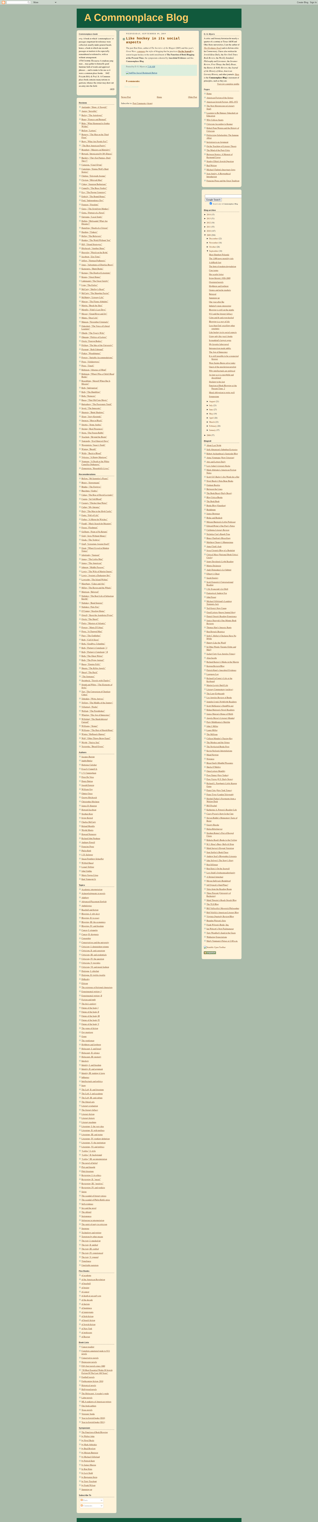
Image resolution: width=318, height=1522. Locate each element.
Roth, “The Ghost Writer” (92, 656)
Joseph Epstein (87, 785)
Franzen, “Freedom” (90, 204)
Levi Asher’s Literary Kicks (218, 465)
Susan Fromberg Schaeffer (92, 858)
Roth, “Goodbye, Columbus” (93, 643)
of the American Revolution (93, 1279)
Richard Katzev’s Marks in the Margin (223, 661)
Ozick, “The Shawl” (90, 619)
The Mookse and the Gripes (218, 742)
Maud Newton (212, 754)
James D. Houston (89, 805)
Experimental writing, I (91, 991)
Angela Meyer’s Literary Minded (220, 718)
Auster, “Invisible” (89, 111)
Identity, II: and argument (92, 1069)
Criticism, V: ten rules (90, 962)
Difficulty (85, 979)
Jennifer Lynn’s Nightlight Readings (222, 701)
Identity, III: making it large (93, 1073)
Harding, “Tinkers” (89, 232)
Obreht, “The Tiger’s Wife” (93, 333)
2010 (209, 231)
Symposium (214, 396)
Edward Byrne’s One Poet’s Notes (221, 525)
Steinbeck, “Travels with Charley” (96, 680)
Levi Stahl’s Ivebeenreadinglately (221, 872)
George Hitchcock (89, 797)
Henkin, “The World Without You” (96, 240)
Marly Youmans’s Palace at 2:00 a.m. (222, 941)
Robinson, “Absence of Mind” (93, 369)
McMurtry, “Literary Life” (92, 297)
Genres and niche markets (220, 290)
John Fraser (211, 597)
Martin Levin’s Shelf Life (217, 685)
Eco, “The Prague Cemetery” (93, 192)
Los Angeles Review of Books (219, 697)
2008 (209, 435)
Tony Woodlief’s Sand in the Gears (221, 932)
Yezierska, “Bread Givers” (92, 746)
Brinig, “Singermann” (90, 482)
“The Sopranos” (88, 676)
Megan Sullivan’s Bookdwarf (219, 880)
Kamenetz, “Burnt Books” (92, 268)
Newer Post (126, 97)
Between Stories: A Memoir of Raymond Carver (220, 156)
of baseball (86, 1283)
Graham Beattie (213, 485)
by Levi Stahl (87, 1473)
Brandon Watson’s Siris (216, 920)
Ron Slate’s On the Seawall (218, 868)
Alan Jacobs (212, 658)
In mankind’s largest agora (220, 340)
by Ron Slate (86, 1469)
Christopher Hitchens (90, 801)
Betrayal (212, 294)
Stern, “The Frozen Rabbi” (92, 432)
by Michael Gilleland (90, 1456)
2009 (209, 235)
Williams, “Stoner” (89, 726)
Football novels (88, 1377)
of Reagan (85, 1336)
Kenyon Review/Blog (215, 666)
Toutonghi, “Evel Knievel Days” (95, 441)
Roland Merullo (88, 826)
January (212, 430)
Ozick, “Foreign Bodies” (91, 341)
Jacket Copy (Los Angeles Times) (221, 653)
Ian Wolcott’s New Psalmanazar (220, 928)
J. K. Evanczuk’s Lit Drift (217, 589)
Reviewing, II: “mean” (91, 1179)
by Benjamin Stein (89, 1477)
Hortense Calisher (89, 764)
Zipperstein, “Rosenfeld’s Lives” (95, 468)
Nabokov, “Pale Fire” (90, 606)
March (212, 422)
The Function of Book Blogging (94, 1432)
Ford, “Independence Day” (92, 200)
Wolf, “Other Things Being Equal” (96, 738)
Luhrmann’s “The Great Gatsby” (95, 281)
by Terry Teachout (89, 1481)
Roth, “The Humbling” (91, 392)
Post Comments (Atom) (143, 103)
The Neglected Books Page (218, 746)
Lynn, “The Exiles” (89, 285)
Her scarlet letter (216, 274)
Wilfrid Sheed (87, 863)
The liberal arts (88, 1101)
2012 (209, 222)
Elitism (84, 983)
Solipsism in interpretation (92, 1220)
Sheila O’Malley (214, 767)
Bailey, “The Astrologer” (92, 115)
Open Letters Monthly (216, 771)
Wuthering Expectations (217, 937)
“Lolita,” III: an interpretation (94, 1159)
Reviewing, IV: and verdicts (93, 1187)
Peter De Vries (87, 777)
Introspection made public (220, 348)
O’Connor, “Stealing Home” (93, 611)
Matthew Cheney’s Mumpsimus (220, 542)
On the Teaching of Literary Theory (222, 146)
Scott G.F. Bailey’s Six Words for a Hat (223, 476)
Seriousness (86, 1216)
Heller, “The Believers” (91, 236)
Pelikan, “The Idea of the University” (97, 345)
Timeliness (86, 1261)
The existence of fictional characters (96, 987)
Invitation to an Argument (217, 142)
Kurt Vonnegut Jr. (88, 879)
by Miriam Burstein (89, 1452)
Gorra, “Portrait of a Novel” (93, 212)
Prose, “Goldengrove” (90, 361)
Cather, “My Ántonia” (90, 507)
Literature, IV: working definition (95, 1138)
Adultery (85, 897)
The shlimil (86, 1212)
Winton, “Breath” (88, 449)
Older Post (192, 97)
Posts (85, 1500)
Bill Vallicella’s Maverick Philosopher (223, 908)
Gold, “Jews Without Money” (93, 535)
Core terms (213, 270)
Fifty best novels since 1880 (93, 1366)
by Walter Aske (88, 1436)
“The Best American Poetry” (93, 145)
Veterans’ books (88, 1413)
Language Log (213, 674)
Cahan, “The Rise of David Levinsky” (97, 494)
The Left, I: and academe (92, 1093)
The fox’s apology (88, 1003)
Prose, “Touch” (87, 365)
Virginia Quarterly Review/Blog (220, 916)
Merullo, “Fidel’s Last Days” (93, 309)
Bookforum (211, 509)
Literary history (88, 1118)
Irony (83, 1085)
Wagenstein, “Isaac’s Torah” (93, 445)
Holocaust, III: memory (91, 1056)
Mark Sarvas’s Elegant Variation (220, 848)
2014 (209, 214)
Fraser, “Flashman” (89, 527)
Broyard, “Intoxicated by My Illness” (96, 153)
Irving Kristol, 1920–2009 (219, 278)
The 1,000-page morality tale (221, 258)
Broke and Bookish (214, 517)
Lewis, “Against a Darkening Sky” (96, 575)
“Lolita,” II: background (91, 1154)
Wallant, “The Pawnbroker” (93, 711)
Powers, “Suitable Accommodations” (97, 357)
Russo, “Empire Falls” (91, 664)
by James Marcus (88, 1465)
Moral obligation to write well (222, 392)
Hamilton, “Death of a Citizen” (94, 228)
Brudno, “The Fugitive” (91, 486)
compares (141, 51)
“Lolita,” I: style (88, 1150)
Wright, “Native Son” (90, 742)
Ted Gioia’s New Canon (216, 608)
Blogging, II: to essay (90, 918)
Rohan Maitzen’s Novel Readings (221, 709)
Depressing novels (89, 1362)
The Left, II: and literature (92, 1089)
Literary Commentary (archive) (220, 689)
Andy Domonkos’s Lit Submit (219, 569)
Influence (85, 1077)
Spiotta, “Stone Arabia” (91, 424)
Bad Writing (212, 165)
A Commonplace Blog (136, 17)
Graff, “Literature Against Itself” (95, 544)
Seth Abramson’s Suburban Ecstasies (222, 449)
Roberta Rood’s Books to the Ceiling (222, 840)
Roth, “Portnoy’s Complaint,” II (94, 652)
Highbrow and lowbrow (91, 1044)
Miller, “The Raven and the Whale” (96, 587)
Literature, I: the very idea (92, 1126)
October (212, 246)
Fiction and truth (88, 999)
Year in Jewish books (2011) (93, 1422)
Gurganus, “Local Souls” (92, 216)
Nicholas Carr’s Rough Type (218, 534)
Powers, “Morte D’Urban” (92, 627)
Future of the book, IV (90, 1020)
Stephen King (87, 813)
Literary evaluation (89, 1105)
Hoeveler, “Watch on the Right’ (94, 252)
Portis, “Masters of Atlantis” (93, 623)
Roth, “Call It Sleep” (90, 639)
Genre (84, 1036)
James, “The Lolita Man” (92, 559)
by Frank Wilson (88, 1485)
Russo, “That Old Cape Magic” (94, 400)
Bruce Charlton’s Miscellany (219, 538)
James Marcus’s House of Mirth (220, 714)
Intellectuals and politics (92, 1081)
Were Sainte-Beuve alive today (222, 363)
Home (159, 97)
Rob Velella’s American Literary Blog (223, 912)
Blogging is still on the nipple (221, 309)
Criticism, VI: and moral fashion (95, 967)
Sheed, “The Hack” (89, 672)
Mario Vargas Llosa (89, 875)
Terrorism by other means (92, 1236)
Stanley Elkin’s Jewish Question (220, 161)
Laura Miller (212, 730)
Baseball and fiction (89, 909)
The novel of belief (89, 1163)
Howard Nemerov (88, 834)
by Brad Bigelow (88, 1448)
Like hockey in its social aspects (223, 332)
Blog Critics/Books (215, 497)
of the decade (87, 1299)
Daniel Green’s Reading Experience (222, 616)
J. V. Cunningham (88, 773)
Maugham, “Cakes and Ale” (93, 583)
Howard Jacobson (88, 809)
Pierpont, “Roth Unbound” (92, 349)
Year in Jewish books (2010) (93, 1418)
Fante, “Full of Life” (90, 515)
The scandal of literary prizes (93, 1195)
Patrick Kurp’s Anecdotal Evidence (221, 670)
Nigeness (210, 758)
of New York (86, 1328)
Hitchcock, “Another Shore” (93, 248)
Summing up (86, 1489)
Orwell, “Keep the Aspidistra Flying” (97, 615)
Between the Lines (214, 489)
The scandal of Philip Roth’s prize (95, 1199)
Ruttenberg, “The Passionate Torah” (96, 404)
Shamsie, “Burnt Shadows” (92, 412)
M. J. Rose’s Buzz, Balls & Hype (220, 844)
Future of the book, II (90, 1011)
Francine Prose (87, 846)
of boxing (85, 1287)
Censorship (86, 938)
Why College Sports (215, 119)
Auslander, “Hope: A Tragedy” (94, 107)
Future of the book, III (90, 1016)
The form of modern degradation (222, 266)
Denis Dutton (87, 781)
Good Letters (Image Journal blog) (221, 612)
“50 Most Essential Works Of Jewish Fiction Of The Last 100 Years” (96, 1372)
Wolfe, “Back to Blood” (91, 453)
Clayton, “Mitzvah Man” (92, 180)
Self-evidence (87, 1204)
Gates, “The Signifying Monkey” (95, 208)
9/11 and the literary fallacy (221, 313)
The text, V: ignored (89, 1257)
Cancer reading (87, 1346)
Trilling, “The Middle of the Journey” (97, 702)
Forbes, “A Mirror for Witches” (94, 519)
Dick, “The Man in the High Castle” (96, 511)
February (213, 426)
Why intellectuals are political (222, 370)
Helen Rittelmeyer (214, 829)
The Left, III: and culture (92, 1097)
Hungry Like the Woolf (216, 642)
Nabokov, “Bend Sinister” (92, 603)
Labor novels (86, 1397)
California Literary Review (218, 530)
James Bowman (213, 513)
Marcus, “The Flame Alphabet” (94, 301)
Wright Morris (87, 830)
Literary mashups (88, 1122)
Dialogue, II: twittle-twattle (93, 975)
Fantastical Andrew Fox (217, 593)
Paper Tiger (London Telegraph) (220, 794)
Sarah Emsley (212, 577)
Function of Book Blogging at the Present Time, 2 (223, 387)
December (213, 238)
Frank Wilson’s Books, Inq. (218, 924)
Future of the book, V (90, 1024)
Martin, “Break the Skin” (92, 305)
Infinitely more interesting (220, 305)
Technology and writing (91, 1232)
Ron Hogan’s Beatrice (216, 631)
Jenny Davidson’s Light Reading (220, 561)
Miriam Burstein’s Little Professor (221, 521)
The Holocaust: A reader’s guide (95, 1393)
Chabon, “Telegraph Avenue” (93, 175)
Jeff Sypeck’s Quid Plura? (217, 885)
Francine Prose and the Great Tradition (223, 180)
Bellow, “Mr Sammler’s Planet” (94, 478)
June (211, 409)
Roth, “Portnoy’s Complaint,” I (94, 647)
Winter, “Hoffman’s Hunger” (93, 734)
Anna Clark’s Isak (214, 546)
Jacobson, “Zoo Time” (91, 256)
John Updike (86, 871)
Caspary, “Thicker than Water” (94, 503)
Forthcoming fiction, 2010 (92, 1381)
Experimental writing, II (91, 995)
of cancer (85, 1291)
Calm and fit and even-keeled (221, 317)
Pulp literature (87, 1171)
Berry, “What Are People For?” (94, 141)
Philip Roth (86, 850)
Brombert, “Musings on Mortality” (96, 149)
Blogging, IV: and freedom (92, 926)
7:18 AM (151, 66)
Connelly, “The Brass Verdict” (94, 188)
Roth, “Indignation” (89, 387)
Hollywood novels (89, 1389)
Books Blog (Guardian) (216, 505)
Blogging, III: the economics (93, 922)
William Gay (87, 789)
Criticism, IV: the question (92, 958)
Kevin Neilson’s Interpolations (219, 750)
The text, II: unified (89, 1244)
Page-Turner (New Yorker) (218, 775)
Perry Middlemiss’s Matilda (218, 722)
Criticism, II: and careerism (93, 950)
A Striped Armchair (215, 876)
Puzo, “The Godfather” (91, 635)
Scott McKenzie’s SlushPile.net (220, 705)
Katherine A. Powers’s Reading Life (222, 809)
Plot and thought (88, 1167)
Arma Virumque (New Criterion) (220, 457)
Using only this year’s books (221, 336)
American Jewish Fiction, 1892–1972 (222, 101)
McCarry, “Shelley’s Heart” (93, 289)
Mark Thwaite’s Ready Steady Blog (222, 900)
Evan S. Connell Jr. (89, 769)
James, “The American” (91, 563)
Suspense (85, 1228)
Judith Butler (86, 760)
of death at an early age (91, 1295)
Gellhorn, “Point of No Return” (94, 531)
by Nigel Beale (87, 1440)
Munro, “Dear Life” (89, 317)
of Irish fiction (87, 1316)
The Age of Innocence (218, 352)
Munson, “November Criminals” (95, 321)
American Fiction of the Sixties (220, 97)
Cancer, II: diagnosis (90, 934)
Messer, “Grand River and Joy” (94, 313)
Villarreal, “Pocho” (89, 706)
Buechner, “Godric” (89, 490)
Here (237, 74)
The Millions (212, 734)
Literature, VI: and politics (92, 1146)
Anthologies (86, 905)
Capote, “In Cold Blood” (91, 499)
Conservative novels (90, 1357)
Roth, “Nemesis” (88, 396)
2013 (209, 218)
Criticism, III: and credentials (94, 954)
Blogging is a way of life (219, 321)
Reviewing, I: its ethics (91, 1175)
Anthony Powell (88, 842)
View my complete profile (228, 84)
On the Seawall (184, 51)
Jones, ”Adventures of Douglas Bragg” (97, 264)
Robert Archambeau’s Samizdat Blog (222, 453)
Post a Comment (131, 86)
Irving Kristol (87, 817)
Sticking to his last (217, 381)
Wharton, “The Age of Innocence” (95, 715)
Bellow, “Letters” (89, 130)
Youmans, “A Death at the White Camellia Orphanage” (95, 463)
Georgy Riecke (213, 824)
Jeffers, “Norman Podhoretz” (93, 260)
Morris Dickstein (214, 565)
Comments (87, 1505)
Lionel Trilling (87, 866)
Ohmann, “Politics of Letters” (94, 337)
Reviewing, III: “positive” (92, 1183)
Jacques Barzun (88, 756)
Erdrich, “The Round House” (93, 196)
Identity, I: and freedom (91, 1065)
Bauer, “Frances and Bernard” (93, 119)
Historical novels (88, 1385)
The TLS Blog (213, 904)
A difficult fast (215, 262)
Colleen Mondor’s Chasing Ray (220, 738)
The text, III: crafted (90, 1248)
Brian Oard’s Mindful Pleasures (220, 763)
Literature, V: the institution (93, 1142)
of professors (86, 1332)
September (213, 251)
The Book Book (213, 501)
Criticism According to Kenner (220, 124)
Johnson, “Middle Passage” (93, 567)
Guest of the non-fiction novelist (222, 366)
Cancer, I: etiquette (89, 930)
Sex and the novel (88, 1208)
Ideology (85, 1061)
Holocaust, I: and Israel (91, 1048)
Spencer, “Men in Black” (92, 420)
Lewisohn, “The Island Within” (94, 579)
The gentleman (87, 1040)
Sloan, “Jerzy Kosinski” (91, 416)
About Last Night (214, 445)
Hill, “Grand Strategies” (91, 244)
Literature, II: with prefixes (93, 1130)
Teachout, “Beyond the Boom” (94, 436)
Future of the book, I (89, 1007)
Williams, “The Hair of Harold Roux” (97, 730)
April (211, 417)
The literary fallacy (89, 1110)
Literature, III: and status (92, 1134)
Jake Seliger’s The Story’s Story (220, 860)
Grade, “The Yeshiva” (90, 539)
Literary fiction (87, 1114)
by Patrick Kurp (88, 1460)
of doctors (85, 1304)
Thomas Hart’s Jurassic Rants (219, 627)
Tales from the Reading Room (219, 889)
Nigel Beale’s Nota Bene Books (220, 481)
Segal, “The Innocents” (91, 408)
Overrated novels (216, 282)
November (213, 242)
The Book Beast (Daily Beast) (219, 493)
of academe (86, 1275)
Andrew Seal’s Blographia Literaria (222, 856)
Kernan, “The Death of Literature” (96, 272)
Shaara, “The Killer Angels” (93, 668)
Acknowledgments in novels (93, 893)
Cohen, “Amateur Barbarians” (94, 184)
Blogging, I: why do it (90, 913)
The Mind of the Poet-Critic (218, 150)
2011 (209, 226)
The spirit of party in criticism (94, 1224)
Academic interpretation (91, 889)
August (212, 401)
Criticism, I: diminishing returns (95, 946)
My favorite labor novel (219, 344)
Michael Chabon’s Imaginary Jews (221, 169)
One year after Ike (216, 301)
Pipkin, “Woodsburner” (91, 353)
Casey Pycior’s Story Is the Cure (220, 813)
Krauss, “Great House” (91, 277)
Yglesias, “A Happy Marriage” (94, 457)
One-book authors (88, 1405)
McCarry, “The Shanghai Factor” (95, 293)
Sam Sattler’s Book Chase (217, 852)
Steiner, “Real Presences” (92, 428)
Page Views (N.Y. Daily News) (220, 779)
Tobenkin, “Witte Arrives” (92, 698)
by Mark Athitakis (89, 1444)
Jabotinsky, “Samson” (90, 555)
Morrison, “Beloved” (90, 591)
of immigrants (87, 1312)
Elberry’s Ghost (213, 573)
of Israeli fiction (88, 1320)
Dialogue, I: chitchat (90, 971)
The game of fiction (89, 1028)
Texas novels (86, 1409)
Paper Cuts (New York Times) (219, 790)
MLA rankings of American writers (96, 1401)
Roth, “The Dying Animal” (92, 660)
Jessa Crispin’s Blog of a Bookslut (221, 550)
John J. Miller (212, 726)
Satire (84, 1191)
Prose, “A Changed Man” (92, 631)
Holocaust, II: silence (90, 1052)
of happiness (86, 1308)
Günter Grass (87, 793)
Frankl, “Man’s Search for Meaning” (96, 523)
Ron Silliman (212, 864)
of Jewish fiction (88, 1324)
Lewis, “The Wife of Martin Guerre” (97, 571)
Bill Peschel (212, 805)
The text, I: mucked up (91, 1240)
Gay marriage (87, 1032)
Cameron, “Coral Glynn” (91, 164)
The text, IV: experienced (92, 1253)
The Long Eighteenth (215, 693)
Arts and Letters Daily (216, 461)
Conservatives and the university (95, 942)
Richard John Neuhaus (90, 838)
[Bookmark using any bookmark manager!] (141, 72)
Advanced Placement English (93, 901)
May (211, 413)
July (211, 405)
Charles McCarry (88, 822)
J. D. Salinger (87, 854)
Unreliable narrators (90, 1265)
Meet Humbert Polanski (219, 254)
